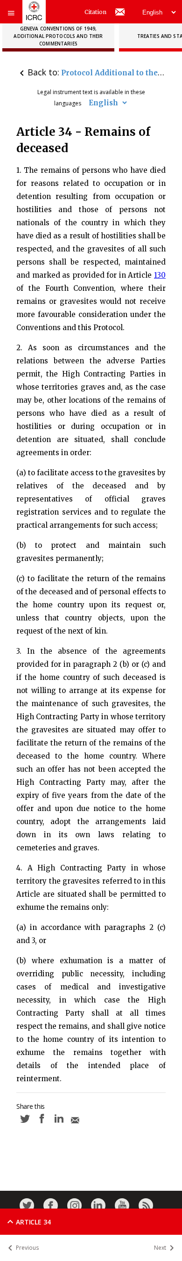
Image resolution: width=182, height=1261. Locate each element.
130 (160, 275)
